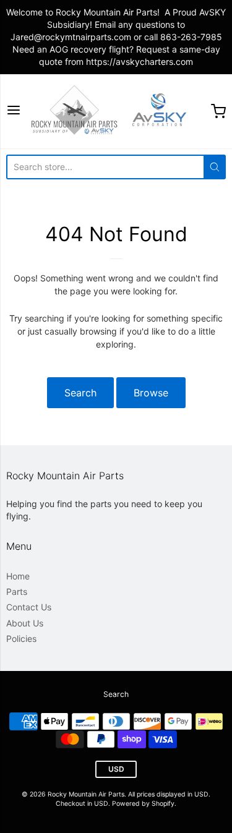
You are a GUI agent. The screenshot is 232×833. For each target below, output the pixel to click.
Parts (16, 591)
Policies (21, 638)
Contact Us (28, 607)
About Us (24, 623)
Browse (151, 393)
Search (80, 393)
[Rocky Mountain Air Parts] (116, 111)
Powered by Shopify (143, 804)
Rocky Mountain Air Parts (86, 794)
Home (18, 576)
